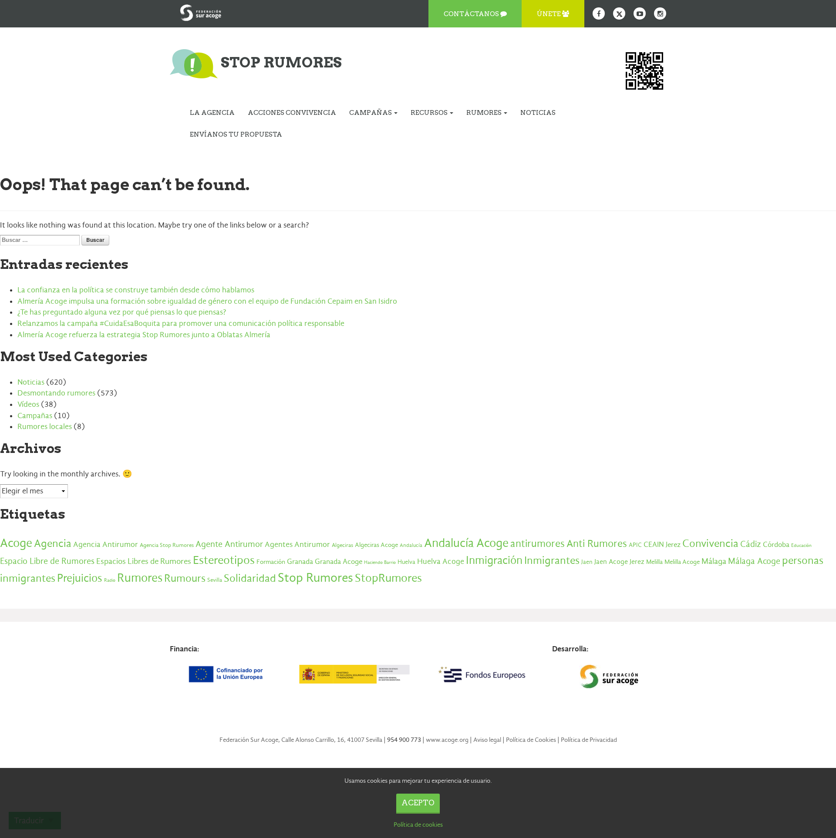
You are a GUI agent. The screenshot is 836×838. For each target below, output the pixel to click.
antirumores (537, 543)
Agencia (52, 543)
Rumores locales (44, 426)
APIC (635, 545)
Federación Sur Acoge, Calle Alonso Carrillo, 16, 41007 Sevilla (300, 740)
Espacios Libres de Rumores (143, 561)
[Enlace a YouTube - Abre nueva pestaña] (640, 13)
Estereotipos (224, 560)
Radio (109, 580)
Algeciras (342, 545)
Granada (300, 561)
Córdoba (776, 544)
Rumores (484, 113)
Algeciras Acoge (376, 545)
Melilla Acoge (682, 562)
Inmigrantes (552, 560)
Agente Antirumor (229, 544)
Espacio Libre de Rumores (47, 561)
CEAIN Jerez (662, 544)
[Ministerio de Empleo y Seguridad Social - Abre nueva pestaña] (354, 674)
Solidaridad (250, 578)
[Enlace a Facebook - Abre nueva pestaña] (599, 13)
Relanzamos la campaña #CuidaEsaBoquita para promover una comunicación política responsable (180, 323)
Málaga (713, 561)
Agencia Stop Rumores (167, 545)
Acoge (16, 543)
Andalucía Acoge (466, 543)
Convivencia (710, 543)
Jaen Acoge (611, 561)
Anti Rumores (596, 543)
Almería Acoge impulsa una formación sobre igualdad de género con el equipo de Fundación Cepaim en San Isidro (207, 301)
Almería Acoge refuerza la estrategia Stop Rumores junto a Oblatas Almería (143, 334)
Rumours (185, 578)
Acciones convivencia (292, 113)
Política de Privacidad (589, 740)
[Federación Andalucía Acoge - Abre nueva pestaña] (201, 10)
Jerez (637, 562)
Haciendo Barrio (380, 562)
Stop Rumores (315, 577)
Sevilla (214, 580)
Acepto (418, 802)
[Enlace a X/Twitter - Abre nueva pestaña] (619, 13)
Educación (801, 545)
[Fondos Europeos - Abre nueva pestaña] (482, 674)
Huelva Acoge (440, 561)
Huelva (406, 562)
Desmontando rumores (56, 393)
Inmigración (494, 560)
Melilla (654, 562)
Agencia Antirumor (105, 544)
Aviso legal (487, 740)
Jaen (587, 562)
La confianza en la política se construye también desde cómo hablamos (135, 290)
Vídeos (28, 404)
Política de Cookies (531, 740)
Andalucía (411, 545)
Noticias (538, 113)
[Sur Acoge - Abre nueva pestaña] (609, 676)
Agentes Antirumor (297, 544)
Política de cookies (418, 824)
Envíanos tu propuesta (236, 134)
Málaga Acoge (754, 561)
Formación (270, 562)
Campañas (371, 113)
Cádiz (750, 544)
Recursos (430, 113)
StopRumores (388, 578)
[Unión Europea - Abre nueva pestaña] (227, 674)
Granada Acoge (338, 561)
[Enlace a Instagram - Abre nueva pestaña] (660, 13)
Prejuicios (79, 578)
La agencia (212, 113)
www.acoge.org (447, 740)
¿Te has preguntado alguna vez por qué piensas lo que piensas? (121, 312)
